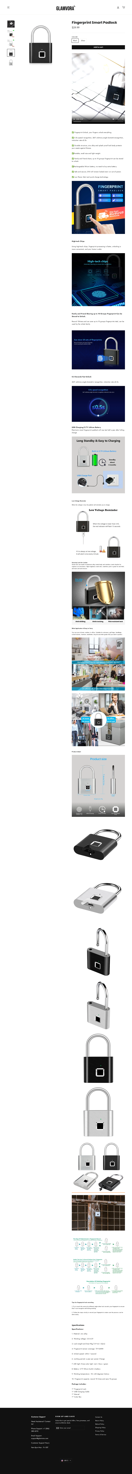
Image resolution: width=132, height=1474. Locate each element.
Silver (83, 40)
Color (75, 37)
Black (75, 40)
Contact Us (98, 1417)
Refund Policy (99, 1424)
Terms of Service (100, 1435)
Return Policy (99, 1421)
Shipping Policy (100, 1428)
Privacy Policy (99, 1431)
